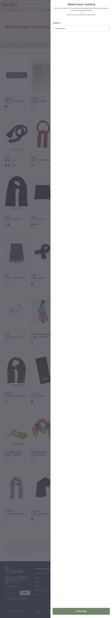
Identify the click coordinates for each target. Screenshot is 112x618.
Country (57, 23)
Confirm (81, 611)
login (94, 15)
